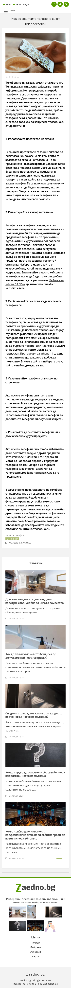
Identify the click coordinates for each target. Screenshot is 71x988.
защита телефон (14, 535)
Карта (35, 956)
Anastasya (13, 542)
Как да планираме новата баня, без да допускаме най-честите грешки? (30, 655)
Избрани (35, 947)
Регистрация (22, 4)
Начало (35, 943)
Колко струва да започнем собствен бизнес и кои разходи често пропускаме (35, 774)
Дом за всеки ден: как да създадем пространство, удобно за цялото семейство (34, 601)
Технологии (12, 539)
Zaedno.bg (35, 974)
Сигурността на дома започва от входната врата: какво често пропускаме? (33, 715)
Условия (35, 951)
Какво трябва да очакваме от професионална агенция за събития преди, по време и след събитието (35, 834)
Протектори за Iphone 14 (36, 353)
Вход (8, 4)
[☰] (5, 13)
